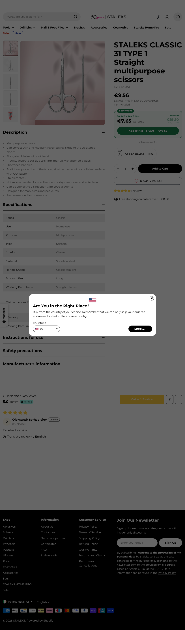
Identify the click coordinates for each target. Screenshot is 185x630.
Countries (39, 323)
